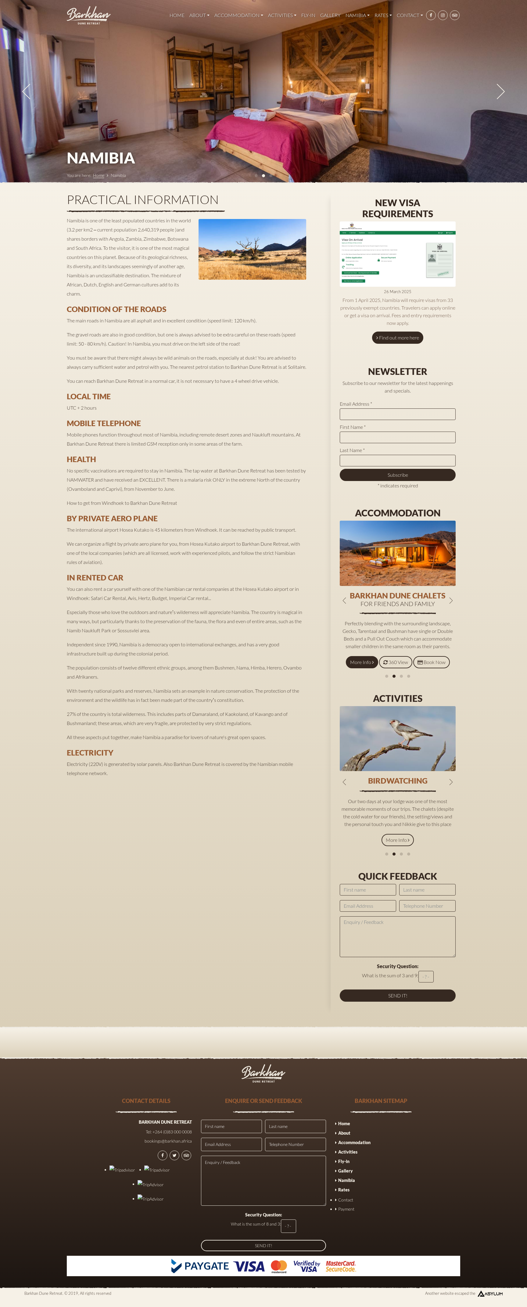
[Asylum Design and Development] (490, 1293)
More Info (361, 662)
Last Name (352, 450)
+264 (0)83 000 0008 (172, 1131)
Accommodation (237, 15)
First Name (353, 427)
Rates (381, 15)
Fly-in (308, 15)
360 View (398, 662)
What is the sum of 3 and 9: (390, 970)
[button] (386, 676)
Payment (346, 1209)
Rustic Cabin (398, 595)
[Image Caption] (252, 249)
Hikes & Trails (397, 780)
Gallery (330, 15)
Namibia (356, 15)
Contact (408, 15)
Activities (280, 15)
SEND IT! (263, 1245)
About (197, 15)
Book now (434, 662)
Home (177, 15)
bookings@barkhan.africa (168, 1141)
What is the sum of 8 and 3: (256, 1219)
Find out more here (399, 337)
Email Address (356, 404)
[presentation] (26, 91)
